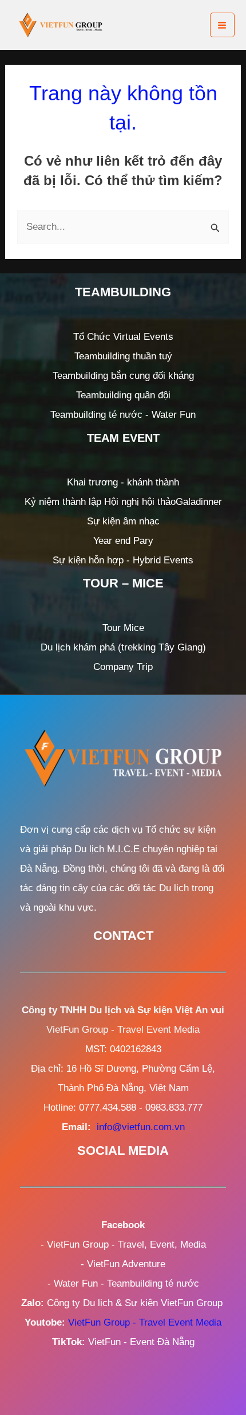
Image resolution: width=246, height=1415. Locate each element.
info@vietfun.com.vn (141, 1127)
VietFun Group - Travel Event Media (144, 1322)
